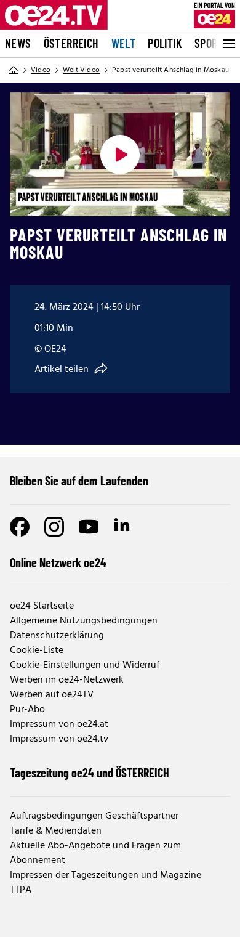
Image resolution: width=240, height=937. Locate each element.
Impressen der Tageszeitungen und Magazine (105, 875)
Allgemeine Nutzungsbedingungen (84, 621)
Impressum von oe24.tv (59, 739)
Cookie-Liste (36, 651)
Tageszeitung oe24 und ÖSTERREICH (89, 772)
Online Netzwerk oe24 (58, 562)
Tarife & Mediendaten (56, 831)
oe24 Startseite (42, 606)
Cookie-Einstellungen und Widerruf (84, 665)
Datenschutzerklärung (57, 636)
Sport (208, 43)
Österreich (71, 43)
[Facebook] (20, 527)
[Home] (13, 70)
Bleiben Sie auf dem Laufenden (79, 480)
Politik (165, 43)
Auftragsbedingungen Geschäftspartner (94, 816)
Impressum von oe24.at (59, 724)
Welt (123, 43)
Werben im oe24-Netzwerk (67, 680)
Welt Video (81, 70)
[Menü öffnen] (227, 44)
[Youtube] (88, 527)
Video (40, 70)
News (18, 43)
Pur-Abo (27, 710)
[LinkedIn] (123, 527)
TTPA (20, 890)
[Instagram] (54, 527)
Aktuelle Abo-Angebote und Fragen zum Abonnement (95, 853)
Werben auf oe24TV (52, 695)
